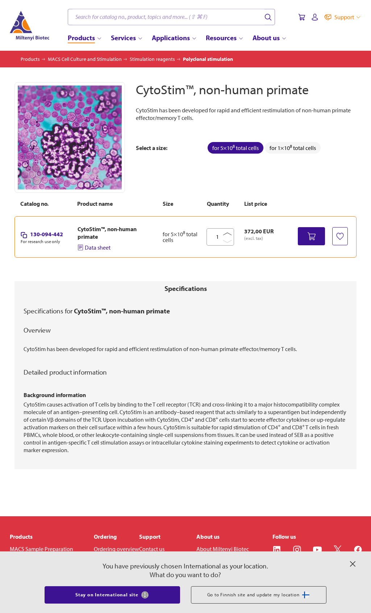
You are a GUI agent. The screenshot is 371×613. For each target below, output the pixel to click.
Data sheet (98, 247)
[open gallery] (69, 137)
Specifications (185, 288)
